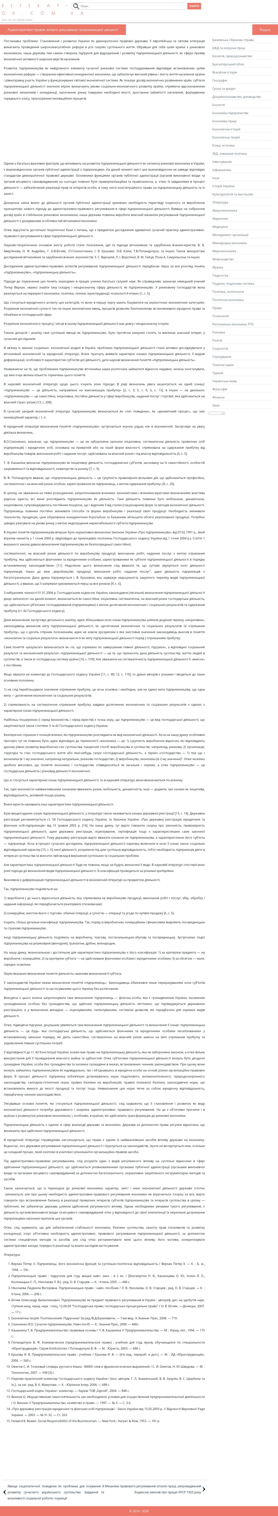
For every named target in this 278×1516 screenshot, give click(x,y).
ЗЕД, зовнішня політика (229, 154)
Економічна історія (226, 129)
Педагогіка (220, 275)
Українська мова (224, 381)
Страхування (221, 357)
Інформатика (221, 170)
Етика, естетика (223, 145)
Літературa (220, 202)
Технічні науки (223, 365)
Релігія (217, 340)
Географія (219, 80)
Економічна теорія (226, 137)
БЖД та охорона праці (228, 48)
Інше (215, 178)
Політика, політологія (228, 292)
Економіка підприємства (230, 113)
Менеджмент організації (230, 235)
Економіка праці (224, 121)
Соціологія (220, 349)
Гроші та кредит (224, 89)
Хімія (216, 405)
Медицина (220, 227)
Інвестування (222, 162)
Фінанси (218, 397)
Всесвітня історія (224, 72)
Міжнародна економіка (229, 243)
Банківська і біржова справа (233, 40)
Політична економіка (228, 300)
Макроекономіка (224, 210)
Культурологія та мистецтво (232, 194)
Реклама (218, 332)
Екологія (218, 105)
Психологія (220, 316)
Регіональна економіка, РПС (233, 324)
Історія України (223, 186)
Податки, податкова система (233, 284)
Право (217, 308)
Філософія (219, 389)
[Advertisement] (104, 130)
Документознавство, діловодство (236, 97)
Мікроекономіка (224, 251)
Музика (217, 267)
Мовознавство (223, 259)
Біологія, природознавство (232, 56)
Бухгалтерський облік (228, 64)
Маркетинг (220, 219)
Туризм (217, 373)
